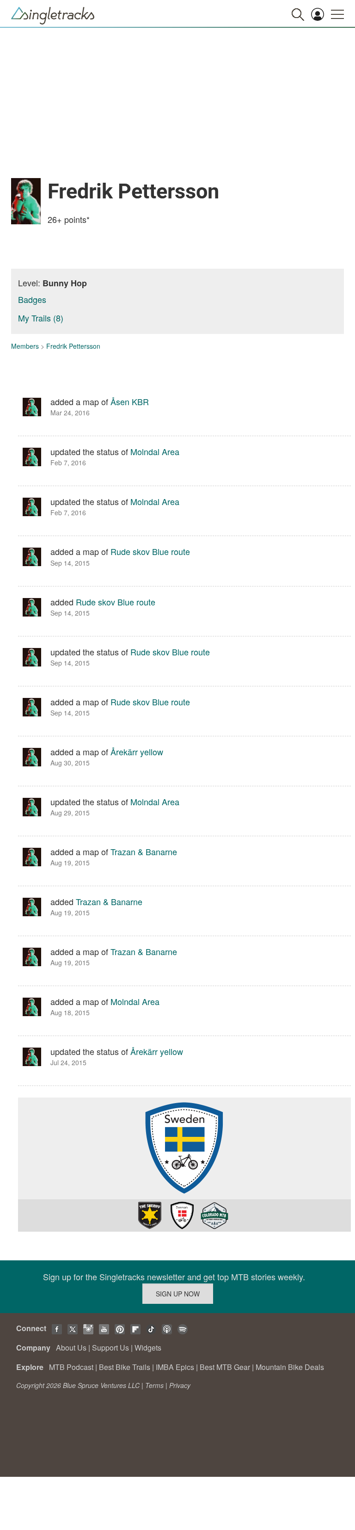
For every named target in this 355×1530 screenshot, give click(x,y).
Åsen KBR (129, 401)
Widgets (148, 1347)
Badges (32, 299)
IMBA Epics (175, 1367)
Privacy (179, 1385)
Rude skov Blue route (150, 551)
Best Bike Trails (124, 1367)
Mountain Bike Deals (290, 1367)
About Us (71, 1347)
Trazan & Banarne (143, 851)
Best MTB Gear (225, 1367)
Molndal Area (154, 451)
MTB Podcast (71, 1367)
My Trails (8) (40, 318)
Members (25, 346)
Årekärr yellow (136, 752)
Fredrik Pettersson (73, 346)
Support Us (110, 1347)
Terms (154, 1385)
